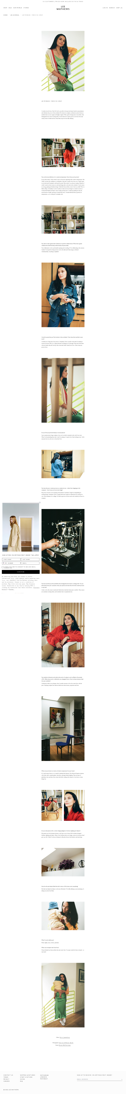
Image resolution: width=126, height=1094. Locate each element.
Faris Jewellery (65, 1037)
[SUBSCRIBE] (121, 1079)
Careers (7, 1081)
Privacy (6, 1079)
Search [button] (112, 7)
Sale (10, 7)
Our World (17, 7)
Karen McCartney (65, 1045)
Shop (5, 7)
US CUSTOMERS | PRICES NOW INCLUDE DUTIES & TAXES (63, 1)
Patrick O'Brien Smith (66, 1042)
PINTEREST (44, 1079)
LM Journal (14, 15)
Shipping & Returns (27, 1075)
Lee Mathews (14, 1089)
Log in (105, 7)
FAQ (21, 1081)
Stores (26, 7)
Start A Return (26, 1077)
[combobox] (4, 563)
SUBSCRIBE (21, 571)
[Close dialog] (40, 502)
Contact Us (8, 1075)
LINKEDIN (43, 1077)
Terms (6, 1077)
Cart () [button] (119, 7)
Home (6, 15)
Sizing (22, 1079)
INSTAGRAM (44, 1075)
